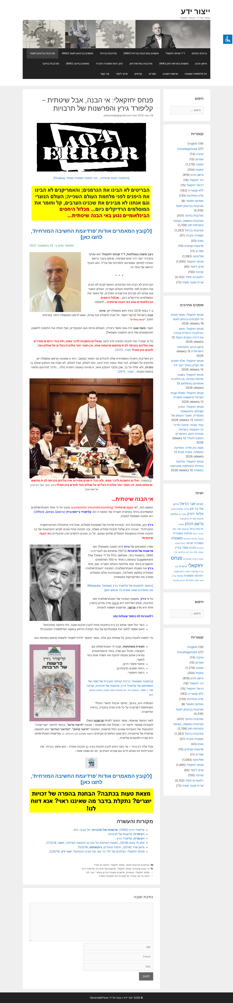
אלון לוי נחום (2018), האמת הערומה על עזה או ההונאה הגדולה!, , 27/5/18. (94, 842)
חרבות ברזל (196, 529)
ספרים (152, 73)
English (192, 143)
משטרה (177, 538)
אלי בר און (196, 509)
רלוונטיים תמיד (101, 864)
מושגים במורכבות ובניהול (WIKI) (141, 53)
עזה (195, 552)
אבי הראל (187, 503)
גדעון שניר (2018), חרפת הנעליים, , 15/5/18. (110, 847)
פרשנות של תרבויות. (125, 834)
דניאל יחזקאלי (194, 185)
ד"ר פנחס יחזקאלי (175, 53)
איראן (176, 504)
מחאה (200, 539)
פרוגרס (183, 566)
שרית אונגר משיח (192, 282)
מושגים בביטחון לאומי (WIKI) (77, 53)
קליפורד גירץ (88, 868)
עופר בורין (181, 547)
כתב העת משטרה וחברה (109, 63)
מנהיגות (186, 538)
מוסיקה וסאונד (194, 201)
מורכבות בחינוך (50, 63)
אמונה (199, 164)
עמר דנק (189, 552)
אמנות (199, 169)
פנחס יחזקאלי (118, 864)
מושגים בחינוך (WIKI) (77, 63)
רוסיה (187, 571)
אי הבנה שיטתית (141, 868)
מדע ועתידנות (195, 195)
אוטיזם (199, 159)
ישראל (200, 533)
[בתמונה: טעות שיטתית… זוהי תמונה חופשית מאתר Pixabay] (91, 178)
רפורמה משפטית (193, 575)
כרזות (195, 533)
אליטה (186, 509)
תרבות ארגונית (179, 580)
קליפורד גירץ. (130, 838)
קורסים (138, 73)
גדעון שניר (184, 518)
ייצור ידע (195, 11)
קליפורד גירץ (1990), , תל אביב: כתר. (108, 829)
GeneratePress (99, 997)
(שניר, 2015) (123, 350)
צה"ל (201, 571)
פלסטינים (187, 559)
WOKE (199, 504)
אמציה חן (182, 514)
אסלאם (174, 514)
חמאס (181, 524)
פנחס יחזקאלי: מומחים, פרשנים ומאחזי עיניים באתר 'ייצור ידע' (117, 872)
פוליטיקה (198, 256)
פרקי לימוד (122, 73)
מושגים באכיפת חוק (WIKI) (173, 63)
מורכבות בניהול (108, 53)
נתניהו (192, 547)
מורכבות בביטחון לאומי (42, 53)
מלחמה (194, 539)
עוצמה (200, 552)
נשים (200, 240)
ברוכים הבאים (199, 53)
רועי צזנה (179, 571)
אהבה (199, 154)
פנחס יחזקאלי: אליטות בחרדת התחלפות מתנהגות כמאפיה (186, 466)
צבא (176, 567)
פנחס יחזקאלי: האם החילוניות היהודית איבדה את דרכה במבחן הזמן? (188, 333)
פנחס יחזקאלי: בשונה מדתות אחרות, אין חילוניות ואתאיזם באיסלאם (187, 379)
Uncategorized (187, 149)
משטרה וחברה (194, 235)
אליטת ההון (177, 508)
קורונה (199, 272)
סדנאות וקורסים (193, 246)
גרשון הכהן (201, 63)
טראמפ (185, 529)
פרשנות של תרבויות (106, 868)
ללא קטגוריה (195, 190)
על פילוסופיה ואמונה (196, 73)
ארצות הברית (196, 518)
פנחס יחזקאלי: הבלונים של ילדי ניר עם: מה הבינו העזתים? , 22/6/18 (96, 851)
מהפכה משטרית (182, 533)
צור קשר (104, 73)
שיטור (180, 575)
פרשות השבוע (170, 73)
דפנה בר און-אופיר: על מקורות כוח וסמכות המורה (124, 875)
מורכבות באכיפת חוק (141, 63)
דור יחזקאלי (196, 180)
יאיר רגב (176, 529)
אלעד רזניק (195, 513)
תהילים (189, 580)
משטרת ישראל (194, 543)
